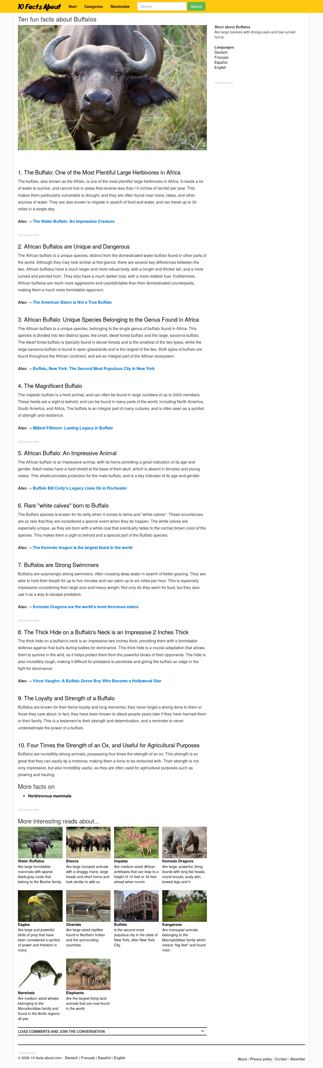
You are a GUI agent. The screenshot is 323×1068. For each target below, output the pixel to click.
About (242, 1058)
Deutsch (221, 52)
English (220, 67)
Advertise (297, 1058)
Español (220, 62)
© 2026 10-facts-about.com (40, 1057)
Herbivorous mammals (49, 796)
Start (73, 6)
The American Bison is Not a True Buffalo (72, 302)
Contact (281, 1058)
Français (221, 57)
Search (196, 6)
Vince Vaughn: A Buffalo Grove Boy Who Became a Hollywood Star (97, 681)
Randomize (120, 6)
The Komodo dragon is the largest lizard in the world (82, 547)
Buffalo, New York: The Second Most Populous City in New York (94, 368)
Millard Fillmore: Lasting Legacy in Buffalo (73, 428)
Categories (93, 6)
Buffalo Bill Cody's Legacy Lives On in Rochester (80, 488)
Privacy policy (261, 1058)
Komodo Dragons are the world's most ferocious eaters (86, 606)
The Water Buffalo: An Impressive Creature (74, 221)
